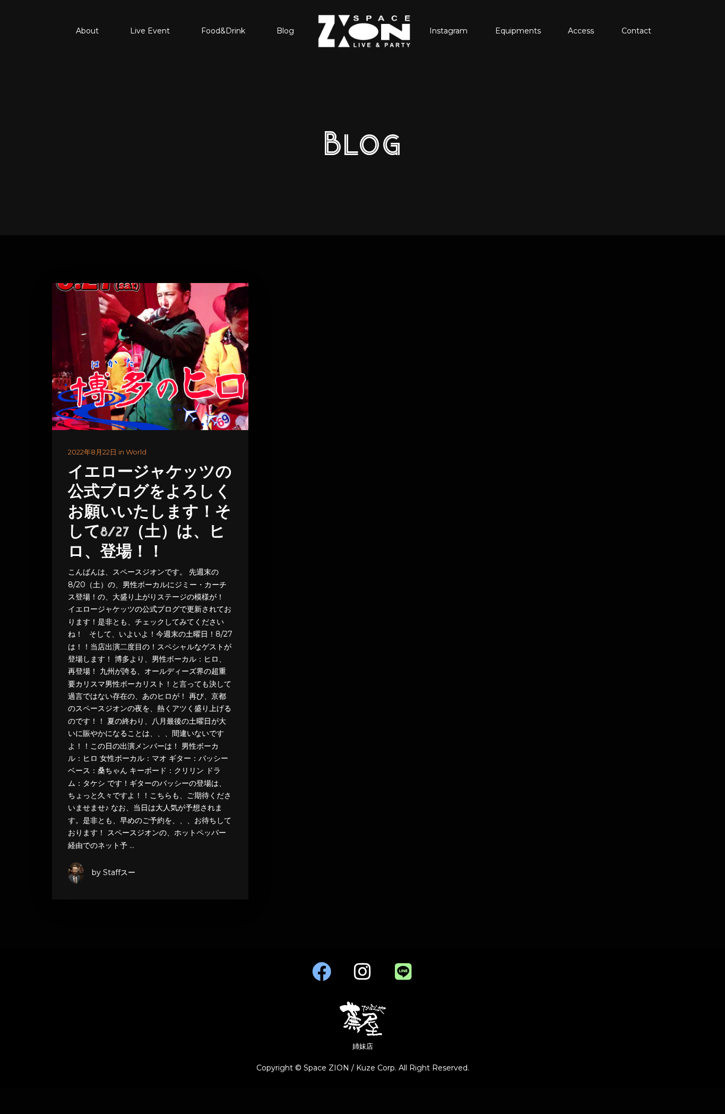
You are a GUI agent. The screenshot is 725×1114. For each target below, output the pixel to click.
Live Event (150, 31)
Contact (636, 31)
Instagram (448, 31)
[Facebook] (322, 972)
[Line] (403, 972)
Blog (285, 31)
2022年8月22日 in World (107, 452)
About (87, 31)
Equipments (518, 31)
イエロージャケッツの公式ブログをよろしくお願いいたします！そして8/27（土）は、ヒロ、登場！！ (150, 513)
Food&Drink (223, 31)
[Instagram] (362, 972)
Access (581, 31)
